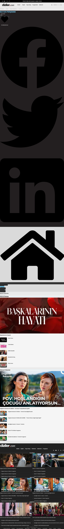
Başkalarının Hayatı (5, 335)
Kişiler (23, 4)
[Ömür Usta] (3, 365)
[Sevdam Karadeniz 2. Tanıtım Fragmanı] (3, 438)
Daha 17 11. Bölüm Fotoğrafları (39, 473)
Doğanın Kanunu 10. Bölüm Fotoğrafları (8, 473)
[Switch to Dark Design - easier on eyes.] (52, 4)
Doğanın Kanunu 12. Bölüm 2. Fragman (8, 500)
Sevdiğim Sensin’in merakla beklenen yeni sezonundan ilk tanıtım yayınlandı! (49, 522)
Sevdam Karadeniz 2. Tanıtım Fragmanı (17, 436)
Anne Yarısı (10, 338)
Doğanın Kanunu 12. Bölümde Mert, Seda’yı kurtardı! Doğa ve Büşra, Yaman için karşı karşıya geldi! (16, 522)
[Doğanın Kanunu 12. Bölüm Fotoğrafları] (16, 460)
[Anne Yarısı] (3, 339)
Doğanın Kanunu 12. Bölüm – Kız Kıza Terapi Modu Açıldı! (15, 408)
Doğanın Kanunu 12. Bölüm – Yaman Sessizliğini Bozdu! (20, 411)
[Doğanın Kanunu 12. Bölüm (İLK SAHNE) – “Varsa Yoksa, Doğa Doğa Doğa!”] (3, 419)
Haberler (41, 4)
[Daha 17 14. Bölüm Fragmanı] (3, 432)
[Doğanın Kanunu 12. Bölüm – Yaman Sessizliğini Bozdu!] (3, 413)
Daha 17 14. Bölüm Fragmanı (14, 430)
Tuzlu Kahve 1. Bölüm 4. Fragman (40, 500)
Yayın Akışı (28, 4)
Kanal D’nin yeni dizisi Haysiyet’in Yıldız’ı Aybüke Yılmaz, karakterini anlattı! (15, 517)
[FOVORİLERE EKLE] (4, 17)
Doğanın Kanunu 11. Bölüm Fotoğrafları (8, 471)
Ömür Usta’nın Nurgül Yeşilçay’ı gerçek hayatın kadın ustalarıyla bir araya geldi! (15, 525)
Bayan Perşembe (4, 293)
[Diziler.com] (8, 4)
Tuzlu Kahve (10, 344)
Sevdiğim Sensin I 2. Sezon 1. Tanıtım (16, 424)
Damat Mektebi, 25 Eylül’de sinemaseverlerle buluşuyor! (45, 520)
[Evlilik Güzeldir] (3, 352)
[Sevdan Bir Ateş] (3, 358)
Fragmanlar (35, 4)
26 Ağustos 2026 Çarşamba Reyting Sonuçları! (10, 520)
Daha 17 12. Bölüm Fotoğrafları (39, 471)
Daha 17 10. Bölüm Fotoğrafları (40, 476)
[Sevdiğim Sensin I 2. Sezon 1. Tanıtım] (3, 425)
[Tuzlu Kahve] (3, 346)
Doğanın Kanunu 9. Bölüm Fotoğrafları (8, 476)
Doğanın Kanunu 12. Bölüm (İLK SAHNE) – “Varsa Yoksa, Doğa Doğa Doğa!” (24, 418)
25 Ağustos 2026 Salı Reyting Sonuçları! (41, 525)
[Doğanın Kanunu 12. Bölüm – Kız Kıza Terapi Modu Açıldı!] (32, 389)
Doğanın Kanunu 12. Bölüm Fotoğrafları (8, 468)
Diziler (18, 4)
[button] (32, 58)
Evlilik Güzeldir (11, 350)
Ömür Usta (10, 363)
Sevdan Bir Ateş (11, 357)
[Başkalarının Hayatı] (32, 315)
